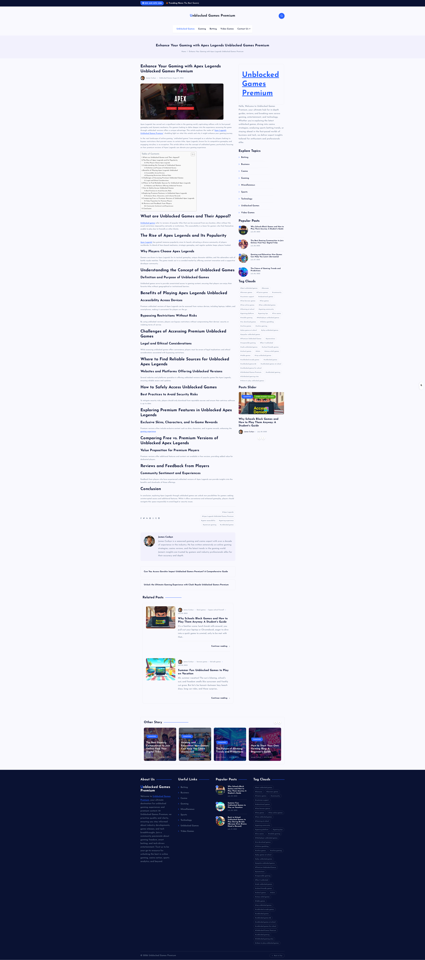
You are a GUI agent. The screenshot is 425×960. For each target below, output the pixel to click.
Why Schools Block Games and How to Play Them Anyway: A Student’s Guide (258, 425)
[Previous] (259, 441)
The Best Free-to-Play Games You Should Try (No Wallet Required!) (229, 752)
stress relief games (272, 354)
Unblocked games (147, 226)
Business (245, 168)
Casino (244, 175)
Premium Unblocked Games (251, 342)
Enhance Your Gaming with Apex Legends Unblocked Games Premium (216, 55)
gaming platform (248, 317)
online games (246, 329)
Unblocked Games (186, 32)
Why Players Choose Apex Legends (158, 166)
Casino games (263, 296)
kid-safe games (215, 665)
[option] (261, 416)
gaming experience (148, 435)
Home (184, 55)
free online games (248, 308)
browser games (202, 665)
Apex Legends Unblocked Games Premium (218, 520)
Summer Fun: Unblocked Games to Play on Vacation (237, 809)
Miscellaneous (248, 188)
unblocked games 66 (249, 367)
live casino (277, 317)
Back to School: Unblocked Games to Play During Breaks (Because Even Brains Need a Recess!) (237, 825)
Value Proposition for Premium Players (159, 204)
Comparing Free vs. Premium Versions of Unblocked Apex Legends (168, 202)
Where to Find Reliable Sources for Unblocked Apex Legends (166, 186)
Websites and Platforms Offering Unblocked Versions (164, 189)
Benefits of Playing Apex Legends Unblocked (160, 174)
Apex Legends (146, 246)
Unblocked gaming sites (250, 380)
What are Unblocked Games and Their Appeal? (161, 161)
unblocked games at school (271, 367)
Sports (244, 195)
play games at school (249, 333)
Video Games (227, 32)
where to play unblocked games (253, 384)
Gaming (202, 32)
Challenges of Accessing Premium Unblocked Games (163, 181)
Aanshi (218, 761)
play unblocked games (270, 333)
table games (246, 359)
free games (265, 304)
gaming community (267, 312)
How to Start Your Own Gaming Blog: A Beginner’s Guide (195, 752)
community (277, 296)
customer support (248, 300)
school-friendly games (271, 350)
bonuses (266, 291)
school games (246, 354)
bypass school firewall (216, 613)
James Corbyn (151, 81)
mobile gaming (247, 321)
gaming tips (263, 317)
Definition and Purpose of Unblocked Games (161, 171)
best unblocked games (249, 291)
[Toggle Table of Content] (191, 158)
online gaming (262, 329)
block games (201, 613)
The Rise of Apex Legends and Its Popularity (160, 163)
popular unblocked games (251, 338)
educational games (266, 300)
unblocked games (227, 528)
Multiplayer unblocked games (268, 321)
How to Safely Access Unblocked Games (158, 191)
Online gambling (268, 325)
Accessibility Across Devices (155, 176)
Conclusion (147, 212)
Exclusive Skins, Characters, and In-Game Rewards (163, 199)
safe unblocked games (249, 350)
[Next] (263, 441)
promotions (271, 342)
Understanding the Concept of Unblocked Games (162, 168)
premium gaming (210, 528)
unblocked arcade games (250, 363)
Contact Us (242, 32)
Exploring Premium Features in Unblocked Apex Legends (165, 196)
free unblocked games (268, 308)
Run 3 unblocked (267, 346)
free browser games (248, 304)
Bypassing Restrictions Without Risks (159, 179)
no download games (249, 325)
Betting (213, 32)
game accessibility (208, 524)
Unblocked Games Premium (260, 87)
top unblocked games (263, 359)
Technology (246, 202)
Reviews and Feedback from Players (158, 207)
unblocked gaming (273, 375)
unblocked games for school (252, 371)
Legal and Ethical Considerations (157, 184)
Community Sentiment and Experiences (160, 209)
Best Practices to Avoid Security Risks (158, 194)
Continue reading (219, 650)
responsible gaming (249, 346)
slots (258, 354)
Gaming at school (248, 312)
